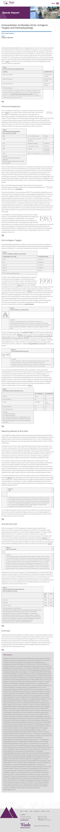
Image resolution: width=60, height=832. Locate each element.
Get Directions (24, 820)
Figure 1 (20, 285)
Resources (36, 811)
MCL (48, 811)
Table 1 (8, 61)
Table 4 (30, 385)
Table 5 (50, 543)
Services (43, 811)
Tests (31, 811)
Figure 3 (9, 477)
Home (21, 811)
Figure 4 (44, 538)
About (26, 811)
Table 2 (7, 112)
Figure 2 (19, 334)
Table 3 (29, 290)
